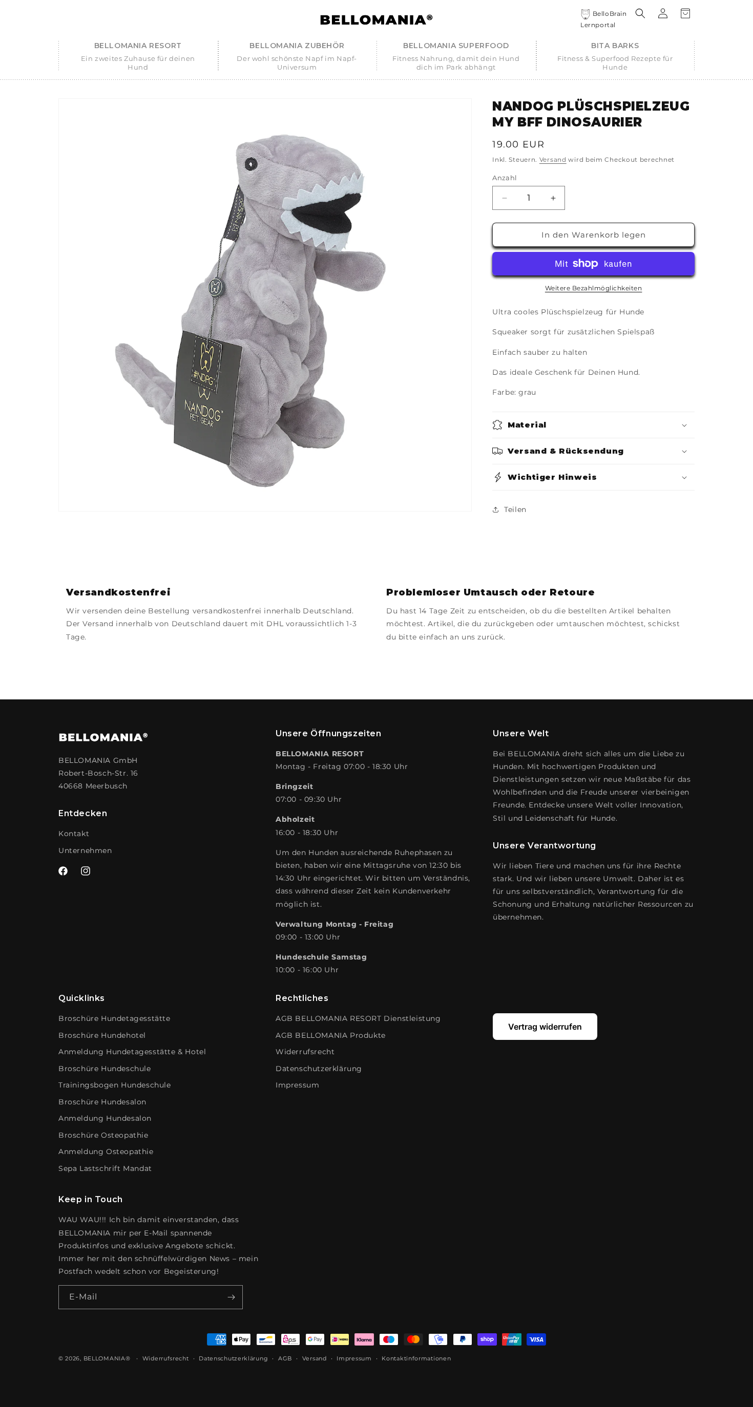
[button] (138, 56)
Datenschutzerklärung (319, 1068)
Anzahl (504, 178)
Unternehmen (85, 850)
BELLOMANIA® (107, 1358)
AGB (285, 1358)
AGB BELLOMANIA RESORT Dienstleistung (358, 1018)
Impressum (297, 1085)
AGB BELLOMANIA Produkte (331, 1035)
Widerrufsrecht (305, 1051)
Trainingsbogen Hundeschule (114, 1085)
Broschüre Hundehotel (102, 1035)
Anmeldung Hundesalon (105, 1118)
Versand (553, 159)
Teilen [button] (515, 509)
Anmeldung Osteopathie (106, 1151)
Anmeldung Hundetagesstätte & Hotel (132, 1051)
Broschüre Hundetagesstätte (114, 1018)
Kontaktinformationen (416, 1358)
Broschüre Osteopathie (103, 1135)
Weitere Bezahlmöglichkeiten (593, 288)
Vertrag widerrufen (545, 1026)
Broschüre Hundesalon (102, 1101)
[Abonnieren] (231, 1297)
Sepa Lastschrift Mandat (105, 1168)
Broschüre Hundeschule (104, 1068)
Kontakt (73, 833)
